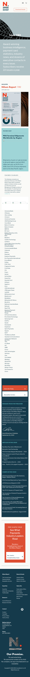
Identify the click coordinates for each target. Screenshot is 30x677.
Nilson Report (9, 87)
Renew (18, 598)
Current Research (6, 600)
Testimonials (5, 592)
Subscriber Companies (7, 591)
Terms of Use (5, 617)
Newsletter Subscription (20, 591)
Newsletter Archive (7, 581)
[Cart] (26, 3)
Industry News (20, 577)
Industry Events (20, 579)
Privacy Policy (5, 615)
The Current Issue (6, 577)
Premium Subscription (22, 594)
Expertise (4, 589)
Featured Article (6, 579)
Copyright (4, 614)
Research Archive (6, 602)
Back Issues (20, 596)
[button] (22, 3)
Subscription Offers (21, 589)
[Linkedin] (22, 609)
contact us (7, 193)
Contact (4, 612)
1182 (19, 87)
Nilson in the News (21, 581)
